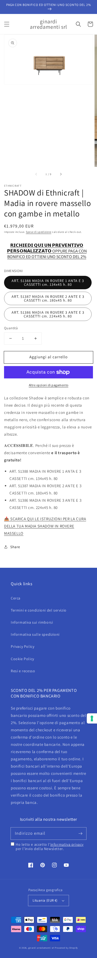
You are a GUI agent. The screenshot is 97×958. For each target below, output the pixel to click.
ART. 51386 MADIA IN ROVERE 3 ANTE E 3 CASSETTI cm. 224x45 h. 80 (48, 314)
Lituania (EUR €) (45, 900)
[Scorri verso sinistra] (36, 174)
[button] (7, 24)
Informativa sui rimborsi (32, 622)
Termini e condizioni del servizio (39, 610)
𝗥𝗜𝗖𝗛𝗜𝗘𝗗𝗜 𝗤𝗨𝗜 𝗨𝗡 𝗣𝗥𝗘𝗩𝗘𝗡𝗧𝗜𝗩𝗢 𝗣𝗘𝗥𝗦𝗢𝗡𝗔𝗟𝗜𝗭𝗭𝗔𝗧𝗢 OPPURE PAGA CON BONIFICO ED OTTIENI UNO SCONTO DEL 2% (47, 248)
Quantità (11, 328)
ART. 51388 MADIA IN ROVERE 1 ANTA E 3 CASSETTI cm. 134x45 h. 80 (48, 282)
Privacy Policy (22, 646)
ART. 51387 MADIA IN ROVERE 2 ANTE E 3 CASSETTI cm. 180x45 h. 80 (48, 298)
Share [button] (15, 546)
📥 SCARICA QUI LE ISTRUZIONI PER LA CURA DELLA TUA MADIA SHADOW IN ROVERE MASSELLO (45, 526)
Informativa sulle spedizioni (35, 634)
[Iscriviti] (80, 833)
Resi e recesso (23, 670)
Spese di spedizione (38, 232)
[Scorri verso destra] (61, 174)
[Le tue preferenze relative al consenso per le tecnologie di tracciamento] (92, 718)
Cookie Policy (22, 658)
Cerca (15, 598)
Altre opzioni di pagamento (48, 385)
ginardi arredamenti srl (41, 947)
